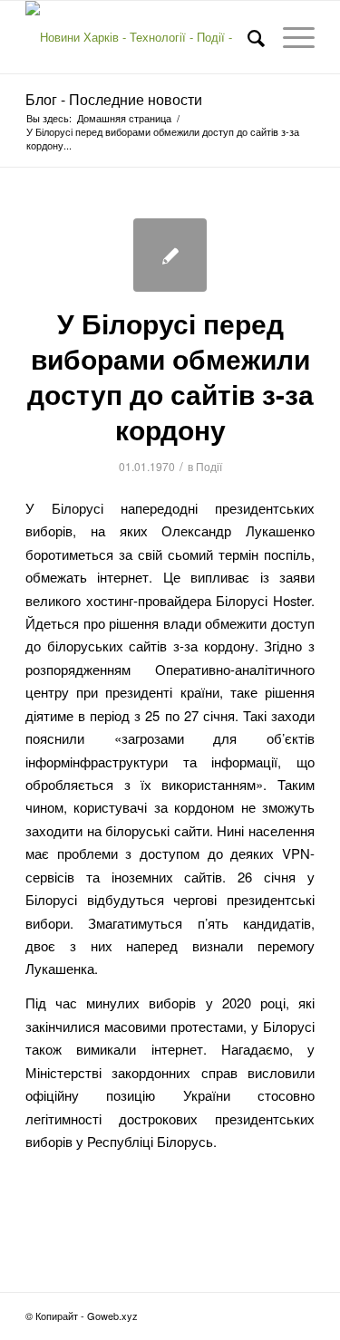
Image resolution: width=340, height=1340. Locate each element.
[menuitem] (247, 37)
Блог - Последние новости (113, 99)
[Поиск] (247, 37)
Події (209, 466)
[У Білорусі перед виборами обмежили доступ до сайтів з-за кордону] (170, 255)
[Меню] (290, 37)
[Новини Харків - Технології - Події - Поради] (141, 37)
